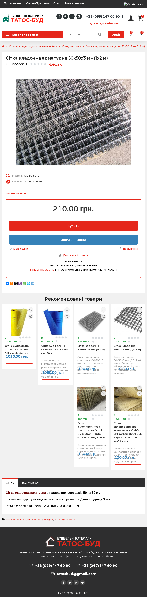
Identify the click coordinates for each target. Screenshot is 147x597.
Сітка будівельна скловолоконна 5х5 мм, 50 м (54, 349)
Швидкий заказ (74, 240)
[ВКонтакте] (7, 283)
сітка (9, 519)
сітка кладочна (23, 519)
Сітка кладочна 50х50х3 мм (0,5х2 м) (127, 347)
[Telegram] (32, 283)
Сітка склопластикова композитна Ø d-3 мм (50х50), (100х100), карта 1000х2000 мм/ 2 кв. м (128, 432)
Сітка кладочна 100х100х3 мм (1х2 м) (91, 347)
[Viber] (20, 283)
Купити (74, 226)
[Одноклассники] (11, 283)
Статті (57, 3)
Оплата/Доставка (38, 3)
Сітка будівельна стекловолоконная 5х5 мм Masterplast (18, 349)
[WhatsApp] (24, 283)
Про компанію (13, 3)
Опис (10, 482)
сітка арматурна (65, 519)
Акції (116, 34)
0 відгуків (55, 64)
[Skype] (28, 283)
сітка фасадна (43, 519)
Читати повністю (16, 193)
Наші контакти (74, 3)
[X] (16, 283)
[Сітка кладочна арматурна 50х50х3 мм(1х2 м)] (73, 121)
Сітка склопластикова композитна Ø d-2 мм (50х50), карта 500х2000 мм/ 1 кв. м (91, 430)
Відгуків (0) (30, 482)
